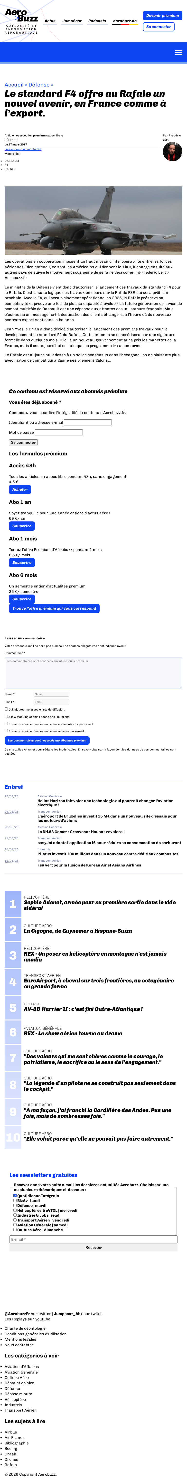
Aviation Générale (49, 796)
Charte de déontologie (25, 1328)
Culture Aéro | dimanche (40, 1230)
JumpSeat (72, 21)
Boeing (11, 1448)
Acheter (20, 489)
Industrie (43, 849)
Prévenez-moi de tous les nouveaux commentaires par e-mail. (51, 724)
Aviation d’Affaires (22, 1366)
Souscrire (21, 526)
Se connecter (158, 26)
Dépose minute (18, 1394)
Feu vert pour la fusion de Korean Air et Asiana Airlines (89, 865)
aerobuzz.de (125, 21)
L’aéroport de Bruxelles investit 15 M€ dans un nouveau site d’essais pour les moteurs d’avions (107, 818)
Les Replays (16, 1319)
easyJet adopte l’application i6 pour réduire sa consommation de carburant (109, 842)
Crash (10, 1454)
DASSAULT (12, 161)
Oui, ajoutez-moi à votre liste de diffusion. (36, 709)
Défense (39, 84)
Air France (15, 1437)
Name (10, 694)
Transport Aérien (49, 811)
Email (9, 702)
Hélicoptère (15, 1399)
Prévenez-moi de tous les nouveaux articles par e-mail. (46, 731)
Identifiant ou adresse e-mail (36, 422)
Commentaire (15, 653)
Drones (11, 1459)
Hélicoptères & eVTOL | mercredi (47, 1210)
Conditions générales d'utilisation (36, 1334)
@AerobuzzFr (17, 1313)
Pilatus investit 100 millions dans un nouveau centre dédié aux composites (107, 854)
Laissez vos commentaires (23, 149)
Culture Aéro (17, 1377)
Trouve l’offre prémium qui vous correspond (54, 608)
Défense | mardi (32, 1205)
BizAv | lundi (28, 1200)
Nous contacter (19, 1345)
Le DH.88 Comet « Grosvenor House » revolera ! (81, 831)
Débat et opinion (20, 1383)
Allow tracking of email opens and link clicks (39, 717)
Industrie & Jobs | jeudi (39, 1215)
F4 (6, 164)
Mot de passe (21, 432)
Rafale (11, 1464)
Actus (50, 21)
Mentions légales (20, 1339)
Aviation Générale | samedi (42, 1225)
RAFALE (10, 169)
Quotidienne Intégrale (38, 1195)
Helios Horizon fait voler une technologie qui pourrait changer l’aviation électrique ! (105, 802)
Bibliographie (17, 1443)
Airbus (11, 1432)
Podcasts (97, 21)
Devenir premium (162, 15)
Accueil (14, 84)
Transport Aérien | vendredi (43, 1220)
